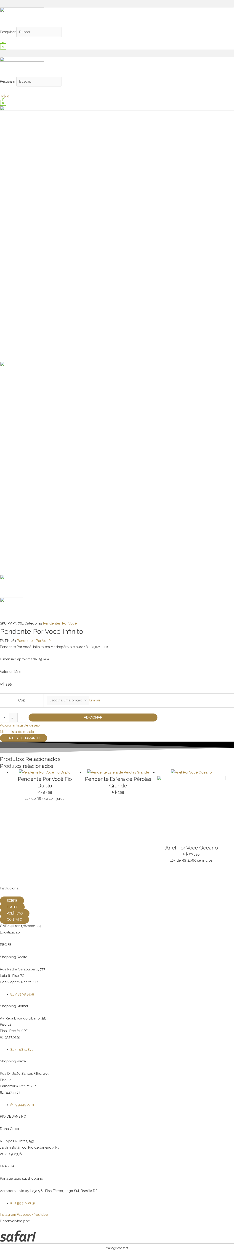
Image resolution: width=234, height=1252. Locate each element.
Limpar (94, 700)
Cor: (21, 700)
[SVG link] (117, 1237)
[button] (117, 4)
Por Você (69, 623)
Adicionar (93, 717)
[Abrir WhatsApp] (222, 1240)
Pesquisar (8, 32)
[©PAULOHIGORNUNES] (117, 233)
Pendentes (52, 623)
